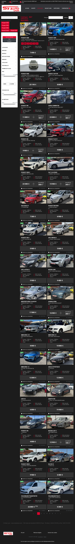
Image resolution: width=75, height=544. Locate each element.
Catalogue (40, 8)
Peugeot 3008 (5, 22)
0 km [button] (9, 39)
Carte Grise (56, 8)
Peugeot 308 (14, 30)
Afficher (66, 17)
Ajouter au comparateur (28, 56)
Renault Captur (5, 30)
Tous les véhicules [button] (9, 37)
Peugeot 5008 (5, 27)
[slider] (3, 76)
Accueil (27, 8)
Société (33, 8)
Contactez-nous (4, 2)
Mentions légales (37, 532)
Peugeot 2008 (5, 25)
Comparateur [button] (66, 8)
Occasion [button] (9, 41)
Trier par (46, 17)
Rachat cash (48, 8)
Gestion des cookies (52, 532)
